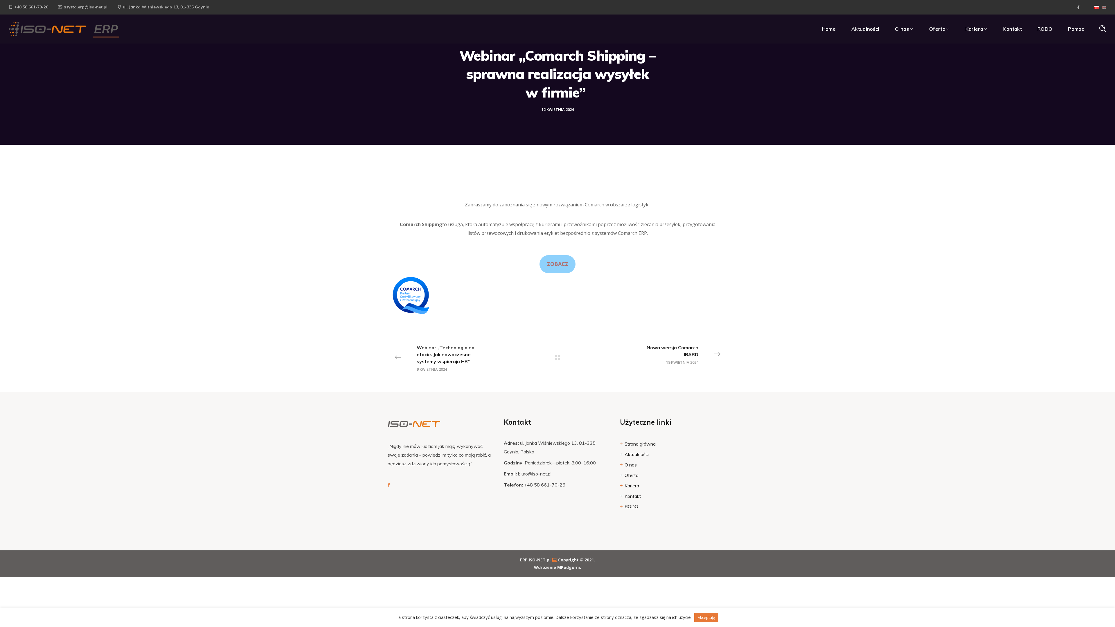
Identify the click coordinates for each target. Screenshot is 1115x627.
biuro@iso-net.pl (534, 474)
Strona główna (640, 444)
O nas (631, 465)
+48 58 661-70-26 (31, 7)
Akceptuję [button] (706, 617)
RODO (631, 506)
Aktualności (637, 454)
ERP (106, 29)
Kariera (632, 486)
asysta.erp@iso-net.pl (85, 7)
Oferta (632, 475)
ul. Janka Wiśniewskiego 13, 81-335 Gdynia (166, 7)
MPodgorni (568, 567)
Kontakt (633, 496)
